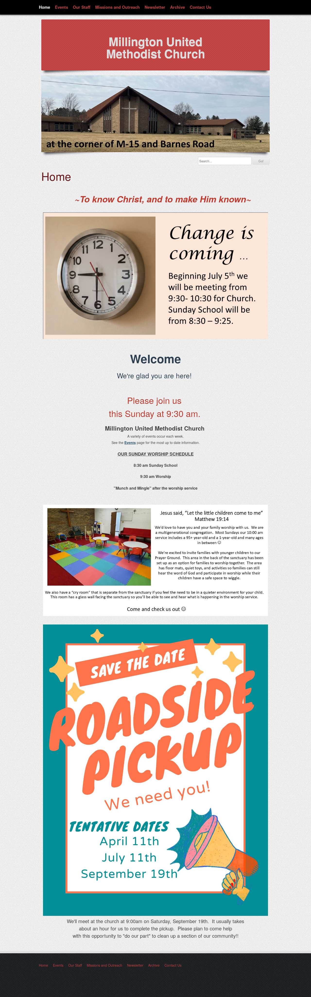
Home (44, 7)
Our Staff (81, 7)
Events (61, 7)
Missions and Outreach (117, 7)
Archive (177, 7)
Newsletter (155, 7)
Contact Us (200, 7)
